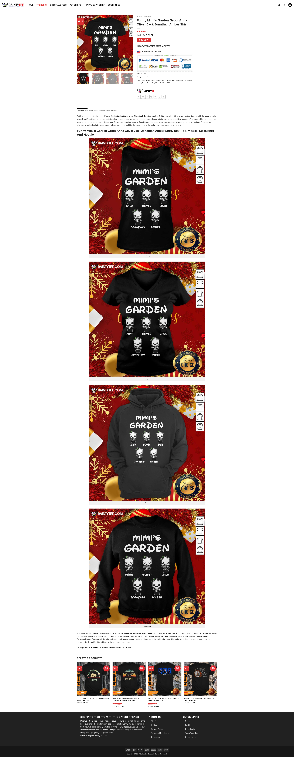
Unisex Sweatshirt (148, 83)
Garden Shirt (160, 80)
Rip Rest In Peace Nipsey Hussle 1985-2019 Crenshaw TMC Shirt (164, 699)
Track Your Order (192, 733)
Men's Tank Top (181, 80)
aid (131, 119)
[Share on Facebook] (139, 97)
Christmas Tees (58, 5)
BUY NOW (143, 40)
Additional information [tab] (99, 110)
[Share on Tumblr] (164, 97)
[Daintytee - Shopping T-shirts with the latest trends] (13, 5)
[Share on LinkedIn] (159, 97)
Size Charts (190, 729)
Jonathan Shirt (170, 80)
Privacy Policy (157, 729)
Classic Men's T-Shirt (148, 80)
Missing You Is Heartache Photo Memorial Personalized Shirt (199, 699)
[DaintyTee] (146, 91)
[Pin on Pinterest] (151, 97)
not (116, 636)
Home (31, 5)
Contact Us (114, 5)
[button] (279, 5)
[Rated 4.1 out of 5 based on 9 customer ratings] (165, 31)
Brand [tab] (113, 110)
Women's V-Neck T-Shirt (163, 83)
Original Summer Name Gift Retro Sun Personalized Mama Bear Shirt (126, 699)
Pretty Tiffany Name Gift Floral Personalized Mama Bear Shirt (93, 699)
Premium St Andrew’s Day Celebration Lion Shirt (112, 647)
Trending (42, 5)
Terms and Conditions (160, 733)
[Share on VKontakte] (155, 97)
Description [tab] (82, 110)
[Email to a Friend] (147, 97)
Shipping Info (190, 737)
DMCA (154, 725)
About (153, 721)
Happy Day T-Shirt (95, 5)
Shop (187, 721)
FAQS (187, 725)
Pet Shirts (75, 5)
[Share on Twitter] (143, 97)
